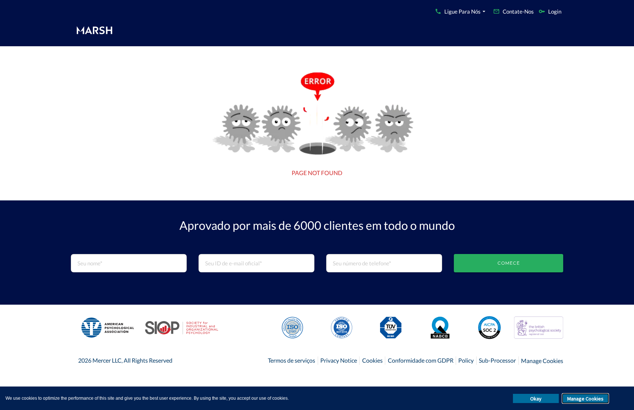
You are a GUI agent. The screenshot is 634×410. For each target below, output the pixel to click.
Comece (509, 263)
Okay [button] (536, 398)
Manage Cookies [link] (542, 360)
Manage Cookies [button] (585, 398)
